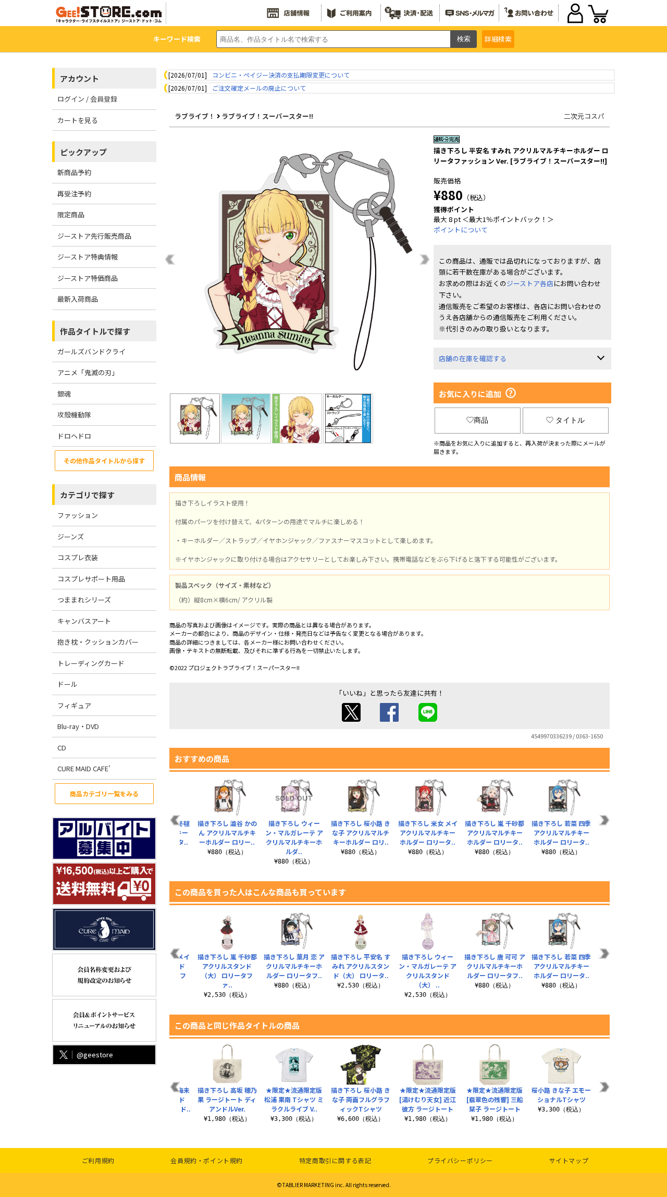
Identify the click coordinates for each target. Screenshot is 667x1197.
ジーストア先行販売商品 (94, 236)
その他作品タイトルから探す (104, 460)
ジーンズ (70, 536)
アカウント (79, 78)
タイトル (570, 420)
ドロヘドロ (74, 436)
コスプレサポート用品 (91, 579)
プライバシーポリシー (460, 1160)
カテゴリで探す (87, 494)
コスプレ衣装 (77, 557)
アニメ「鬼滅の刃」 (87, 372)
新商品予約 (74, 172)
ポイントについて (461, 230)
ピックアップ (83, 151)
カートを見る (77, 120)
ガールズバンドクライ (91, 351)
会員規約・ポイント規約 (206, 1160)
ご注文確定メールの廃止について (259, 87)
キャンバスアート (84, 621)
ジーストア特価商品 (87, 278)
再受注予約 (74, 194)
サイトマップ (569, 1160)
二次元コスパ (584, 116)
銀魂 (64, 394)
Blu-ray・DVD (78, 726)
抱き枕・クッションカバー (98, 642)
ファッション (77, 515)
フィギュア (74, 705)
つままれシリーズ (84, 599)
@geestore (95, 1054)
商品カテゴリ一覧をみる (104, 793)
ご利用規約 (98, 1160)
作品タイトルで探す (95, 331)
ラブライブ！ (195, 116)
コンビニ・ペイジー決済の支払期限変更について (281, 74)
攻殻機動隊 (74, 414)
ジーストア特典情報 (87, 257)
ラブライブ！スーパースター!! (267, 116)
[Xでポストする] (351, 719)
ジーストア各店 (530, 283)
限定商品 (70, 214)
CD (61, 747)
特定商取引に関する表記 (335, 1160)
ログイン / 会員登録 (87, 99)
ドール (67, 684)
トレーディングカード (91, 663)
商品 (481, 420)
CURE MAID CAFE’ (83, 768)
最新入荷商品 (77, 299)
